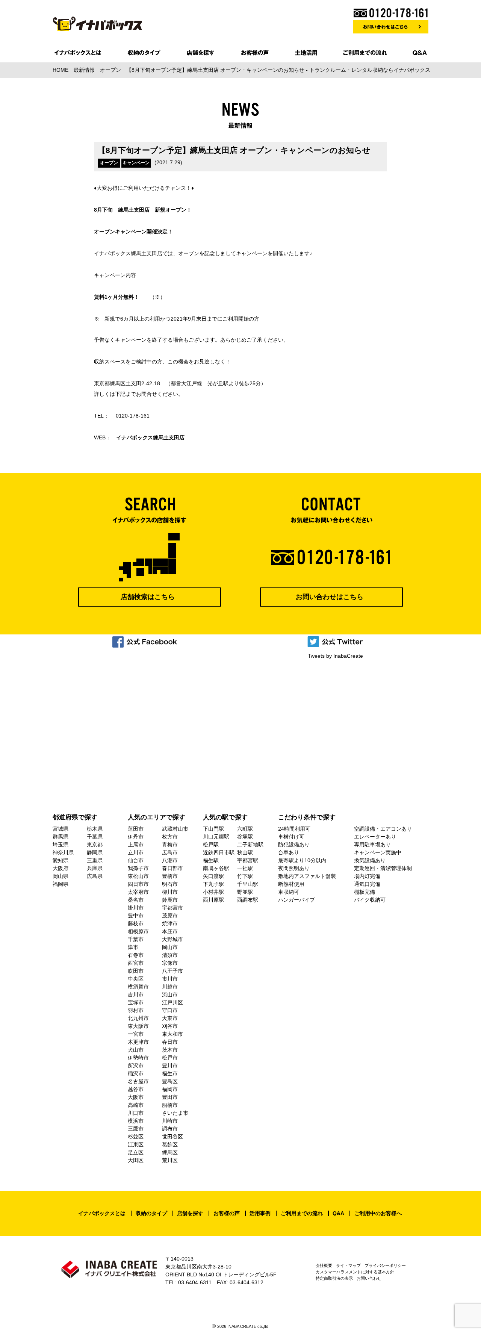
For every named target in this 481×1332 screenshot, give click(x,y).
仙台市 (136, 860)
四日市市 (138, 884)
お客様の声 (226, 1213)
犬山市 (136, 1050)
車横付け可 (291, 837)
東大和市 (172, 1034)
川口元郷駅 (216, 837)
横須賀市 (138, 987)
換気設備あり (370, 860)
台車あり (288, 852)
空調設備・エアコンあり (383, 829)
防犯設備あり (294, 845)
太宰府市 (138, 892)
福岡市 (170, 1089)
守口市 (170, 1010)
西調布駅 (247, 900)
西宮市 (136, 963)
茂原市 (170, 916)
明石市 (170, 884)
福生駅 (211, 860)
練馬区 (170, 1152)
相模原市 (138, 931)
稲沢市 (136, 1073)
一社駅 (245, 868)
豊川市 (170, 1066)
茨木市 (170, 1050)
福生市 (170, 1073)
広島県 (95, 876)
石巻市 (136, 955)
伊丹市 (136, 837)
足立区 (136, 1152)
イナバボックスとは (102, 1213)
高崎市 (136, 1105)
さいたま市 (175, 1113)
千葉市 (136, 939)
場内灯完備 (367, 876)
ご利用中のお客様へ (378, 1213)
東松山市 (138, 876)
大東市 (170, 1018)
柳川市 (170, 892)
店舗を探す (190, 1213)
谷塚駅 (245, 837)
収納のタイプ (151, 1213)
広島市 (170, 852)
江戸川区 (172, 1002)
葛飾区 (170, 1144)
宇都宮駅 (247, 860)
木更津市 (138, 1042)
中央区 (136, 979)
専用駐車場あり (372, 845)
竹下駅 (245, 876)
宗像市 (170, 963)
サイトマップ (348, 1265)
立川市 (136, 852)
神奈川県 (63, 852)
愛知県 (60, 860)
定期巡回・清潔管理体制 (383, 868)
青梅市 (170, 845)
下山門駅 (213, 829)
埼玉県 (60, 845)
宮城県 (60, 829)
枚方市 (170, 837)
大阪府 (60, 868)
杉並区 (136, 1137)
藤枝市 (136, 923)
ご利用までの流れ (302, 1213)
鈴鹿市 (170, 900)
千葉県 (95, 837)
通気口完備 (367, 884)
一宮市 (136, 1034)
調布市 (170, 1129)
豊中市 (136, 916)
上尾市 (136, 845)
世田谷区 (172, 1137)
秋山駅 (245, 852)
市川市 (170, 979)
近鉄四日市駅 (218, 852)
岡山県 (60, 876)
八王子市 (172, 971)
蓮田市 (136, 829)
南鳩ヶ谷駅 (216, 868)
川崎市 (170, 1121)
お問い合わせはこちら (329, 597)
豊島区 (170, 1081)
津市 (133, 947)
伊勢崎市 (138, 1058)
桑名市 (136, 900)
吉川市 (136, 994)
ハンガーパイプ (296, 900)
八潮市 (170, 860)
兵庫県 (95, 868)
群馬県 (60, 837)
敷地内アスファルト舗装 (307, 876)
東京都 (95, 845)
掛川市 (136, 908)
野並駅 (245, 892)
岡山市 (170, 947)
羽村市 (136, 1010)
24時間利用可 (294, 829)
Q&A (338, 1213)
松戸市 (170, 1058)
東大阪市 (138, 1026)
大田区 (136, 1160)
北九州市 (138, 1018)
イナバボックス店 (150, 437)
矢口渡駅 (213, 876)
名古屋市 (138, 1081)
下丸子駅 (213, 884)
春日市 (170, 1042)
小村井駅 (213, 892)
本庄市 (170, 931)
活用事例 (260, 1213)
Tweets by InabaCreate (335, 656)
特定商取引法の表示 (334, 1278)
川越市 (170, 987)
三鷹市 (136, 1129)
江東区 (136, 1144)
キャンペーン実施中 (377, 852)
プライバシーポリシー (385, 1265)
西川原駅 (213, 900)
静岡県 (95, 852)
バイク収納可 (370, 900)
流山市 (170, 994)
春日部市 (172, 868)
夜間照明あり (294, 868)
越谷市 (136, 1089)
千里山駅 (247, 884)
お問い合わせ (369, 1278)
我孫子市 (138, 868)
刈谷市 (170, 1026)
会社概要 (324, 1265)
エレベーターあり (375, 837)
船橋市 (170, 1105)
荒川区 (170, 1160)
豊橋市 (170, 876)
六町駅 (245, 829)
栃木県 (95, 829)
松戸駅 (211, 845)
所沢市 (136, 1066)
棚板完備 (364, 892)
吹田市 (136, 971)
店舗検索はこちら (148, 597)
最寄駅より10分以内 (302, 860)
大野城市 (172, 939)
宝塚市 (136, 1002)
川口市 (136, 1113)
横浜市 (136, 1121)
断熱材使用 (291, 884)
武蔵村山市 (175, 829)
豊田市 (170, 1097)
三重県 (95, 860)
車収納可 (288, 892)
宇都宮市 (172, 908)
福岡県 (60, 884)
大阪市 (136, 1097)
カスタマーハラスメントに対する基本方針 (355, 1272)
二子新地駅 (250, 845)
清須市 (170, 955)
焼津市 (170, 923)
